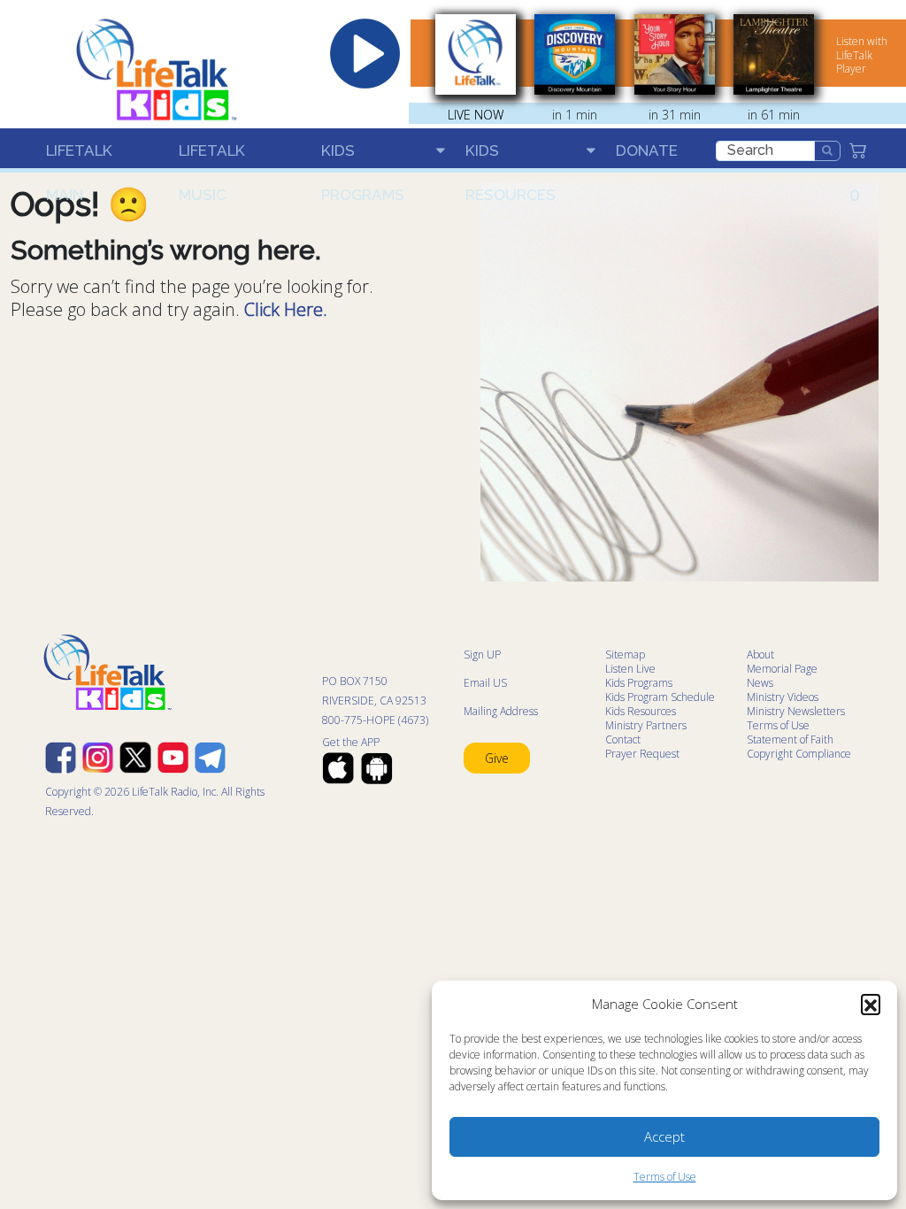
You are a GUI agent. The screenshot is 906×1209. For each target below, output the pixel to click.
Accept (664, 1136)
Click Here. (285, 309)
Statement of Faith (790, 739)
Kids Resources (510, 157)
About (760, 654)
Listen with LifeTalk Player (861, 55)
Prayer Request (642, 753)
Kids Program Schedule (660, 697)
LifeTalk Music (212, 157)
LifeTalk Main (79, 157)
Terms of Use (664, 1176)
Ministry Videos (782, 697)
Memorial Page (782, 668)
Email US (485, 682)
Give (497, 758)
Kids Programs (362, 157)
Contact (623, 739)
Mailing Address (501, 711)
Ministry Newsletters (796, 711)
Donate (647, 150)
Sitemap (625, 654)
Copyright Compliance (799, 753)
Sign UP (482, 654)
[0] (863, 150)
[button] (870, 1004)
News (760, 682)
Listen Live (630, 668)
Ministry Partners (646, 725)
